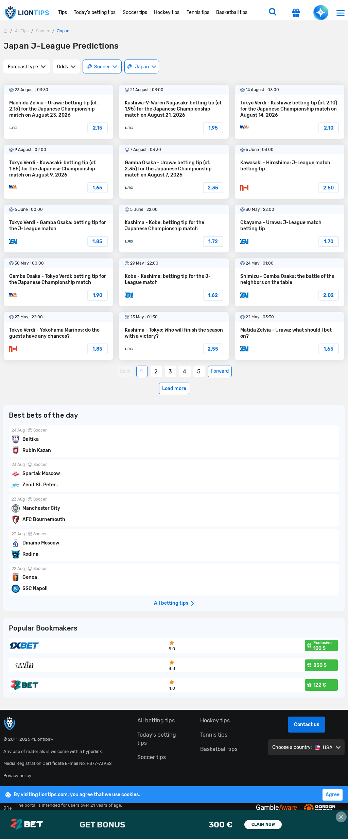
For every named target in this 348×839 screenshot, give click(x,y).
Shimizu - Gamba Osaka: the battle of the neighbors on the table (289, 282)
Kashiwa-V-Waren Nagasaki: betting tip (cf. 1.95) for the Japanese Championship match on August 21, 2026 (174, 112)
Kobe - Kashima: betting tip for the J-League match (174, 282)
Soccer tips (135, 12)
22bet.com (174, 824)
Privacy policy (17, 775)
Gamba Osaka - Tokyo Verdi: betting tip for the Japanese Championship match (58, 282)
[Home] (5, 31)
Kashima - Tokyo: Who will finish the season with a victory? (174, 336)
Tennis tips (198, 12)
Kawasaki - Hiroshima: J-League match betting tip (289, 172)
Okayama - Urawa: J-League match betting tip (289, 228)
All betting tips (156, 720)
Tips (62, 12)
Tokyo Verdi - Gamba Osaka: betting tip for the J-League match (58, 228)
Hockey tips (166, 12)
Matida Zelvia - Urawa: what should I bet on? (289, 336)
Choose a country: (292, 747)
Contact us (306, 724)
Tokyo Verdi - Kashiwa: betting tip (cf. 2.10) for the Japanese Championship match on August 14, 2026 (289, 112)
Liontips (26, 13)
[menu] (340, 13)
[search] (272, 12)
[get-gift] (296, 13)
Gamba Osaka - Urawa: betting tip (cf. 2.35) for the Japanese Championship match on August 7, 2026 (174, 172)
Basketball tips (231, 12)
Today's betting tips (95, 12)
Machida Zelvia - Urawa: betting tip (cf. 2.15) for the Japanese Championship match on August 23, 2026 (58, 112)
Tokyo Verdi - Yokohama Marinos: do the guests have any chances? (58, 336)
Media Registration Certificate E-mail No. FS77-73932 (57, 763)
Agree (333, 795)
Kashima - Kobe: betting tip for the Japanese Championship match (174, 228)
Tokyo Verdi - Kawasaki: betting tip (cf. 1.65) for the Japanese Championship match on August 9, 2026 (58, 172)
